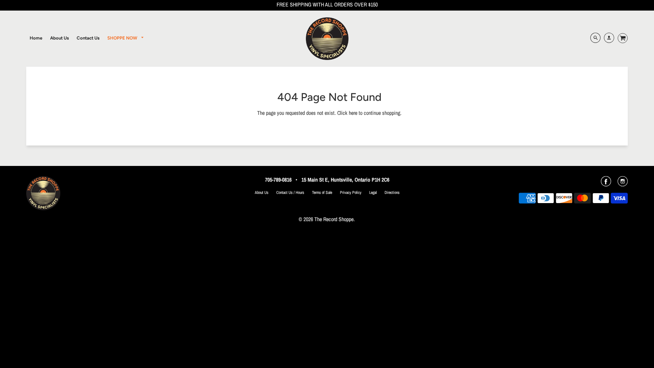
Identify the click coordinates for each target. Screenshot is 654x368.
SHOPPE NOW (122, 38)
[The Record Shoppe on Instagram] (623, 183)
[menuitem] (36, 38)
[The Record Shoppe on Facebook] (606, 183)
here (353, 113)
